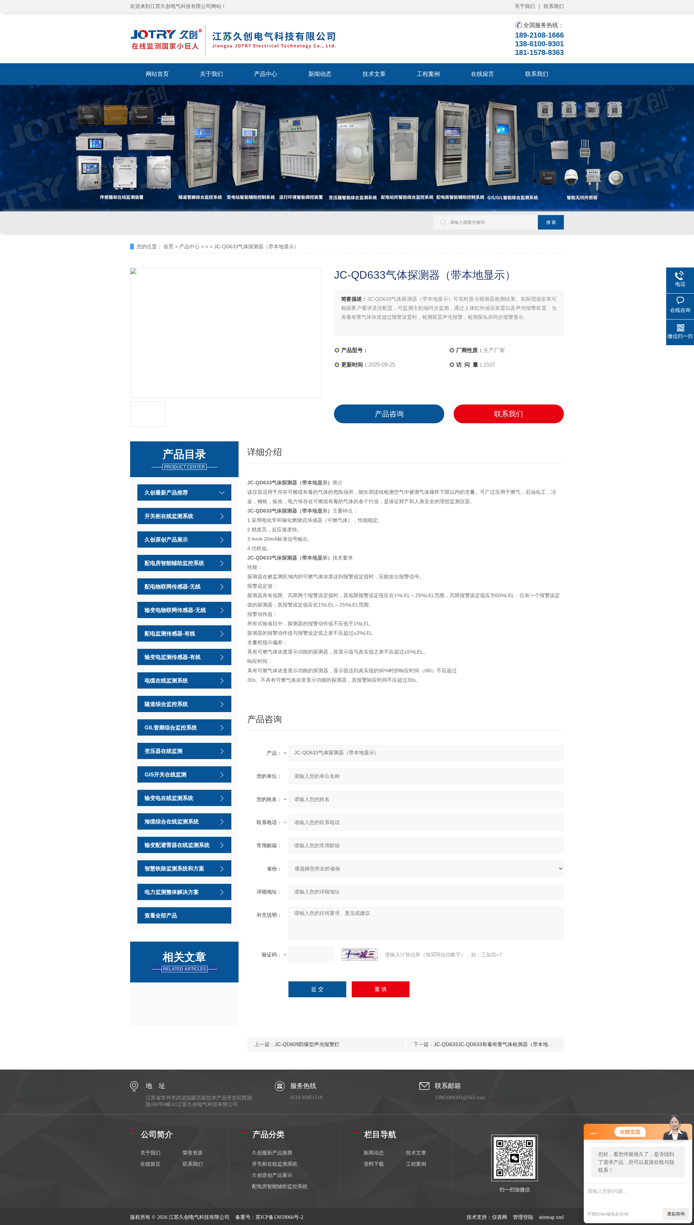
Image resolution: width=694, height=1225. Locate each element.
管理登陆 (523, 1217)
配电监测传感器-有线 (170, 633)
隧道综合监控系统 (166, 704)
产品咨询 (389, 414)
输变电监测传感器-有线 (173, 657)
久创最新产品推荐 (166, 492)
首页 (168, 246)
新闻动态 (319, 74)
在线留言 (482, 74)
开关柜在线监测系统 (169, 516)
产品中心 (265, 74)
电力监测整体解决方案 (172, 892)
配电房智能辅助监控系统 (174, 563)
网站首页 (157, 74)
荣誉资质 (193, 1153)
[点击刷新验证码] (360, 954)
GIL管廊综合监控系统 (171, 727)
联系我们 (554, 6)
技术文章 (374, 74)
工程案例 (428, 74)
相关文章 (184, 961)
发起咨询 (676, 1213)
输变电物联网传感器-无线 (175, 610)
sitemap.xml (551, 1217)
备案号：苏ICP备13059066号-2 (269, 1217)
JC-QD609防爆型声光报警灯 (307, 1044)
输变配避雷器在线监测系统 (177, 845)
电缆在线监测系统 (166, 680)
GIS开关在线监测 (166, 774)
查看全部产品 (161, 915)
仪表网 (499, 1217)
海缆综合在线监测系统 (172, 821)
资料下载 (374, 1164)
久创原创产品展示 (166, 539)
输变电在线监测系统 (169, 798)
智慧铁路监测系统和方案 (174, 868)
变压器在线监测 (164, 751)
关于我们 (525, 6)
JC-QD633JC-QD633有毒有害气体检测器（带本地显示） (498, 1044)
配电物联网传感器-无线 (173, 586)
